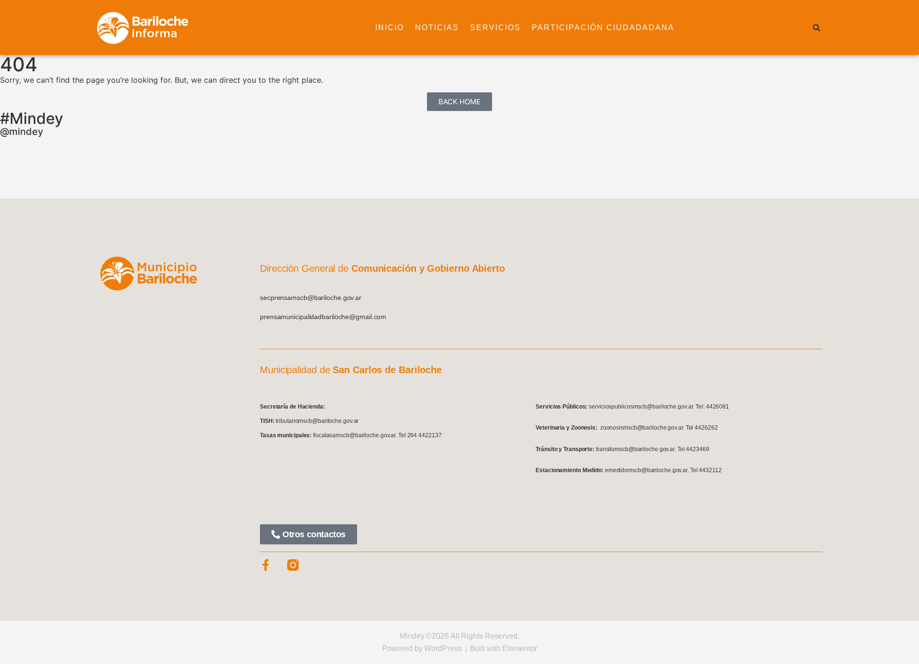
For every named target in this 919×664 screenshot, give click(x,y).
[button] (816, 27)
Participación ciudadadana (603, 27)
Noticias (437, 27)
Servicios (495, 27)
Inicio (389, 27)
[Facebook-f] (265, 565)
